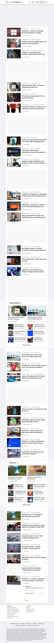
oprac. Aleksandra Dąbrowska (37, 104)
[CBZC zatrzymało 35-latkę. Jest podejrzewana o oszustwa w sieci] (14, 216)
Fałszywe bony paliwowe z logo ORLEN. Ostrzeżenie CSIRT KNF (39, 338)
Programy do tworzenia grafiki (12, 616)
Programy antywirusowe (11, 613)
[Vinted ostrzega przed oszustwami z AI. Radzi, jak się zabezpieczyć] (14, 141)
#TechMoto (13, 463)
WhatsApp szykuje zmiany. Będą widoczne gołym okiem (33, 421)
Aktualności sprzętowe (30, 609)
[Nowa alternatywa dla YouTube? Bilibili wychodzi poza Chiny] (14, 377)
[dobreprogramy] (16, 2)
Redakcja (22, 623)
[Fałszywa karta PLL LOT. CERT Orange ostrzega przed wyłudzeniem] (14, 537)
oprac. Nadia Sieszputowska (37, 50)
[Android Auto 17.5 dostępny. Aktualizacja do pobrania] (17, 471)
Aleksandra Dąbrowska (36, 39)
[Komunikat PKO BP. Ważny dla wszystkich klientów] (14, 453)
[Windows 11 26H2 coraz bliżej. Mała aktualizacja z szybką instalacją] (14, 32)
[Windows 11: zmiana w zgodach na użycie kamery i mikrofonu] (14, 580)
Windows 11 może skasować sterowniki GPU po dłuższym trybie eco (32, 432)
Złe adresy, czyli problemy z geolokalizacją (35, 478)
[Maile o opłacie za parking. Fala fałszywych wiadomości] (11, 499)
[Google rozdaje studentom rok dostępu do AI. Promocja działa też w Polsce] (14, 162)
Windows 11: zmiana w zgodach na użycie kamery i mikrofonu (33, 580)
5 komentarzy (26, 435)
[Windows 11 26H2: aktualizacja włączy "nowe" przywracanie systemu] (30, 333)
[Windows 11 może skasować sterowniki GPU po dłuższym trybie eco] (14, 431)
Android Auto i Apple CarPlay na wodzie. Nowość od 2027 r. (39, 498)
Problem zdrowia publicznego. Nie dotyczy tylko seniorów (34, 42)
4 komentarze (26, 359)
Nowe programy (10, 617)
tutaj (32, 640)
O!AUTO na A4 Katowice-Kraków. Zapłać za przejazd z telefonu (39, 492)
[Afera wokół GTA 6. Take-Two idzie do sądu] (14, 260)
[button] (46, 2)
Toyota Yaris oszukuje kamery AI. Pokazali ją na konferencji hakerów (40, 485)
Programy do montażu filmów (12, 612)
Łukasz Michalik (31, 481)
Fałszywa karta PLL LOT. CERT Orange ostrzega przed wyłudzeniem (32, 538)
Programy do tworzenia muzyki (12, 609)
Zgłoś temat (41, 623)
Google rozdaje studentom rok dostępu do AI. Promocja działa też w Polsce (34, 163)
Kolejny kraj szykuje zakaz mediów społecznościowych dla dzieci (33, 54)
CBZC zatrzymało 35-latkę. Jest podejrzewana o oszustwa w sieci (20, 332)
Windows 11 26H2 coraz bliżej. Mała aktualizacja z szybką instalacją (32, 33)
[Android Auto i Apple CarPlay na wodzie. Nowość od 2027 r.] (30, 499)
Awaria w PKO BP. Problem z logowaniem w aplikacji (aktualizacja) (31, 570)
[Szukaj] (30, 2)
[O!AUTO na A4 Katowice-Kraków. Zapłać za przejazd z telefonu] (30, 493)
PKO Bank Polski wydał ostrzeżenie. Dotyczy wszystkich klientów (33, 152)
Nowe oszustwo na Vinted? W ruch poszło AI (34, 410)
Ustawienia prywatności (33, 625)
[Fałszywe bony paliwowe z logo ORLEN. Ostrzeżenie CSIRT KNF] (30, 340)
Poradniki (28, 607)
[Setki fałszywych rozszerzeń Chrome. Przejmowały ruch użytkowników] (37, 311)
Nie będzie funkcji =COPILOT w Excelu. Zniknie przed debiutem (34, 249)
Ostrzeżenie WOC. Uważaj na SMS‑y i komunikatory (31, 547)
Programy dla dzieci (10, 614)
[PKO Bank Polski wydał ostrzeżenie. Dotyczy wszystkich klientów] (14, 151)
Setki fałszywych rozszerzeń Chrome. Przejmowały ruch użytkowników (35, 318)
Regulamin (28, 623)
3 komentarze (26, 198)
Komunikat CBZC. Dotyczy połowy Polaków (34, 558)
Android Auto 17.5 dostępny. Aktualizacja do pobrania (15, 478)
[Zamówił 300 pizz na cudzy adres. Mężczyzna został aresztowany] (14, 108)
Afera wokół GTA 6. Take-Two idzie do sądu (34, 260)
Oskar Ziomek (34, 566)
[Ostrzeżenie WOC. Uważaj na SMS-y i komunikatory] (14, 548)
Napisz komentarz (27, 46)
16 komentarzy (26, 370)
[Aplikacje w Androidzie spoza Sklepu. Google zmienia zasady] (14, 271)
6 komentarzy (26, 144)
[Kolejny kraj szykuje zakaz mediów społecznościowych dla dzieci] (14, 53)
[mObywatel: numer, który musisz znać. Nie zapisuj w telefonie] (30, 327)
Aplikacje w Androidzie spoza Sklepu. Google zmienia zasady (33, 271)
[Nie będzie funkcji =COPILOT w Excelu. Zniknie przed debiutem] (14, 249)
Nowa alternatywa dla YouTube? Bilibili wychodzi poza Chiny (33, 377)
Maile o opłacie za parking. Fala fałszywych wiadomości (19, 498)
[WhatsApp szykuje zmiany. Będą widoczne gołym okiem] (14, 421)
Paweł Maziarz (34, 94)
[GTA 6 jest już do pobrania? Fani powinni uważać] (14, 97)
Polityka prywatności (20, 625)
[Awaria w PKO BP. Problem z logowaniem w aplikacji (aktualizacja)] (14, 569)
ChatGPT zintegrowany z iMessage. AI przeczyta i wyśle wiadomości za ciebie (34, 196)
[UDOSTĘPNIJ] (46, 35)
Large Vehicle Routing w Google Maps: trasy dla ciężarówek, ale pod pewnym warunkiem (20, 492)
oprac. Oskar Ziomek (35, 29)
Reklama (35, 623)
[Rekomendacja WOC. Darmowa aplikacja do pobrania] (14, 86)
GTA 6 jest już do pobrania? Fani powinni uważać (33, 97)
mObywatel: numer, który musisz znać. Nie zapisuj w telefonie (40, 325)
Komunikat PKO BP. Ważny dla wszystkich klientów (33, 453)
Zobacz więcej (26, 345)
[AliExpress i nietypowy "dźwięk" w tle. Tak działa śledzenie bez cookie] (14, 206)
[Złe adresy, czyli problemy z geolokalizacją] (37, 471)
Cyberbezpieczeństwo (30, 610)
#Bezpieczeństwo (15, 303)
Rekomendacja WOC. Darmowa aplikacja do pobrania (33, 86)
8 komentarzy (26, 583)
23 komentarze (26, 562)
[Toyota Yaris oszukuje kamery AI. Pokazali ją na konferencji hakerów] (30, 486)
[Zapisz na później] (43, 35)
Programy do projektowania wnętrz (13, 610)
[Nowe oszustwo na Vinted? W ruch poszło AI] (14, 410)
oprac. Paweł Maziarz (35, 159)
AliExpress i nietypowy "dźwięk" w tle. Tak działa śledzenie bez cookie (33, 206)
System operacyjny (29, 612)
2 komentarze (26, 35)
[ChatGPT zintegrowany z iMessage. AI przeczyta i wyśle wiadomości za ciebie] (14, 195)
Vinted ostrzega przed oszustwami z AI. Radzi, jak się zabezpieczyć (34, 140)
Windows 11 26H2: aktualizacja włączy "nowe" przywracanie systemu (39, 332)
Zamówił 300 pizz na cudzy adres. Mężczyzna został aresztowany (34, 107)
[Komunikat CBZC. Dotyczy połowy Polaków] (14, 558)
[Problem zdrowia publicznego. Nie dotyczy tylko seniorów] (14, 43)
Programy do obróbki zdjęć (12, 607)
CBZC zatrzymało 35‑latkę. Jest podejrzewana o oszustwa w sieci (34, 216)
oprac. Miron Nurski (35, 192)
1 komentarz (26, 165)
